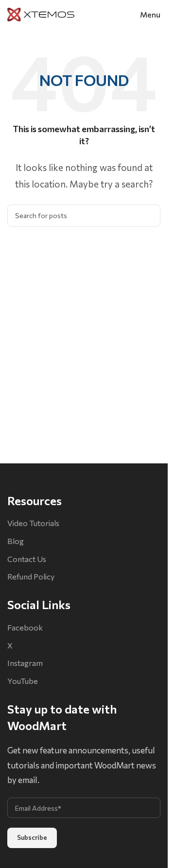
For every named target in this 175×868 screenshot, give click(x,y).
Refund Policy (30, 576)
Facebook (25, 627)
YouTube (22, 680)
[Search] (149, 215)
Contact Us (26, 558)
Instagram (25, 662)
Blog (15, 540)
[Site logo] (40, 13)
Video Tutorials (33, 523)
